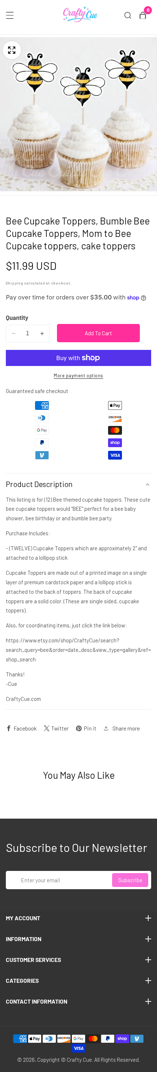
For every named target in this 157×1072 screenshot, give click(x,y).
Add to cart (98, 333)
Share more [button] (126, 728)
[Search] (127, 15)
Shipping (14, 282)
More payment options (78, 375)
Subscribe (130, 880)
